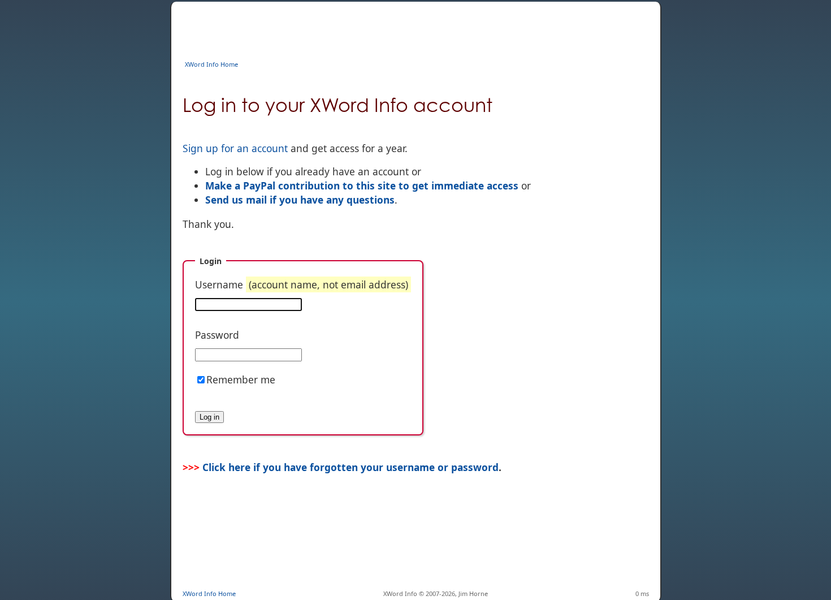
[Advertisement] (388, 27)
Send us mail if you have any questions (300, 199)
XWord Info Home (211, 64)
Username (301, 284)
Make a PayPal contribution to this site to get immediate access (361, 185)
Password (217, 335)
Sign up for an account (235, 148)
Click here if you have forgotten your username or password (350, 467)
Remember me (240, 379)
